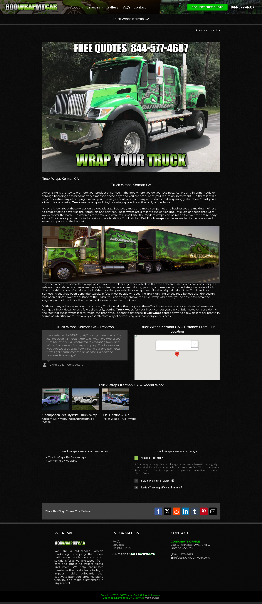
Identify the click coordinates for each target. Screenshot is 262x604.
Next (213, 30)
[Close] (194, 344)
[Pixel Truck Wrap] (85, 390)
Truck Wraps (80, 418)
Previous (201, 30)
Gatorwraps (138, 598)
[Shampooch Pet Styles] (55, 390)
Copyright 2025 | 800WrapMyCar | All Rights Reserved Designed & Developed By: (131, 596)
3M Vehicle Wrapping (62, 460)
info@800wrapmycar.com (192, 557)
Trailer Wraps (110, 418)
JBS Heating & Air (115, 415)
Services (118, 544)
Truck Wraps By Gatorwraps (67, 457)
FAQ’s (116, 541)
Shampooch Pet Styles (59, 415)
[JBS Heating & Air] (115, 390)
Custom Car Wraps (54, 418)
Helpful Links (122, 548)
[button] (177, 354)
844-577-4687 (183, 554)
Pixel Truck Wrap (84, 415)
